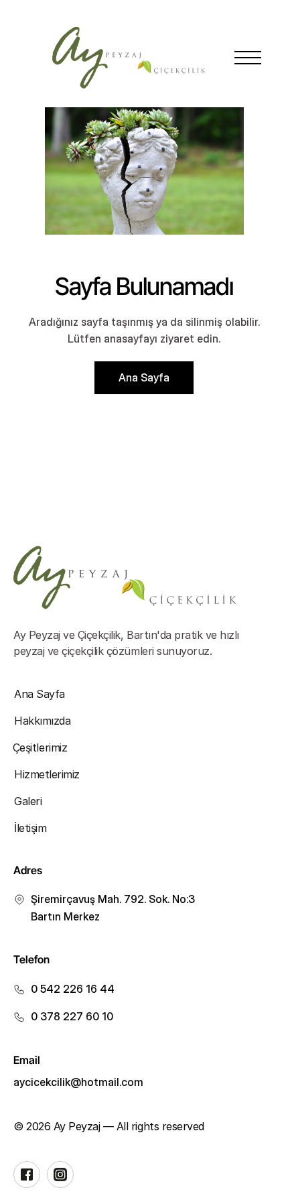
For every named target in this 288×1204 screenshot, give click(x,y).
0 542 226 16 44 (73, 989)
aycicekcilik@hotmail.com (78, 1082)
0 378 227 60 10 (72, 1016)
